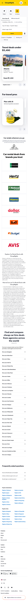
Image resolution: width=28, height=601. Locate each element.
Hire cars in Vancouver (7, 433)
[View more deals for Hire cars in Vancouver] (25, 433)
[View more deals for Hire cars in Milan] (25, 380)
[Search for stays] (11, 11)
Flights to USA (18, 492)
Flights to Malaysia (19, 503)
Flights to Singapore (19, 513)
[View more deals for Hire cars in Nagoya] (25, 405)
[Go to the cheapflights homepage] (10, 3)
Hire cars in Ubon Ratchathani (9, 369)
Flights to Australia (19, 490)
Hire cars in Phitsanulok (7, 411)
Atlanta (6, 69)
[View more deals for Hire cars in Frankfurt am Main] (25, 451)
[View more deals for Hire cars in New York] (25, 422)
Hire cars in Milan (6, 380)
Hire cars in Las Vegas (7, 447)
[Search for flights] (4, 11)
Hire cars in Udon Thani (7, 372)
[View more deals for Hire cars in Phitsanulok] (25, 412)
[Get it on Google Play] (4, 573)
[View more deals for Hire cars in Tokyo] (25, 359)
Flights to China (5, 502)
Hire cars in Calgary (6, 454)
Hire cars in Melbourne (7, 408)
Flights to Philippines (7, 495)
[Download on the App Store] (13, 573)
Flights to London (6, 516)
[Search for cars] (17, 11)
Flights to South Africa (20, 498)
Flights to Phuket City (7, 524)
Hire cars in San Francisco (8, 401)
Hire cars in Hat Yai (6, 362)
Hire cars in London (6, 397)
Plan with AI (8, 102)
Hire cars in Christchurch (7, 415)
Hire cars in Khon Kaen (7, 355)
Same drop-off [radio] (5, 18)
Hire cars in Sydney (6, 436)
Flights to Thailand (6, 490)
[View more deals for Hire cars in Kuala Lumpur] (25, 440)
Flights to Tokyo (5, 513)
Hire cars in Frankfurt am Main (9, 451)
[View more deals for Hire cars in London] (25, 397)
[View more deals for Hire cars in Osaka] (25, 376)
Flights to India (18, 495)
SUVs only (6, 39)
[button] (2, 2)
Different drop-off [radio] (15, 18)
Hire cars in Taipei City (7, 418)
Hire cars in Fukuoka (6, 394)
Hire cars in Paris (6, 444)
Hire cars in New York (7, 422)
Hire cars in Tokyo (6, 359)
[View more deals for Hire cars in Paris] (25, 444)
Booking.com (19, 37)
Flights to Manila (6, 519)
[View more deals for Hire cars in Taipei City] (25, 419)
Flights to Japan (5, 492)
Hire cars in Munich (6, 426)
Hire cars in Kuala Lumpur (8, 440)
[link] (7, 84)
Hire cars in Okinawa (7, 383)
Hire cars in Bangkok (7, 351)
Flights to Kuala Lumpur (20, 516)
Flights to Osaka (18, 519)
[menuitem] (4, 12)
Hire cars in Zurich (6, 429)
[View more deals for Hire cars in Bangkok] (25, 352)
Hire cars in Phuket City (7, 366)
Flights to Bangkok (6, 511)
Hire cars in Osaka (6, 376)
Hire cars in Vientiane (7, 387)
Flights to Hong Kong (19, 500)
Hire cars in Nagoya (6, 404)
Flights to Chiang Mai (19, 511)
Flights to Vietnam (6, 504)
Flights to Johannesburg (20, 521)
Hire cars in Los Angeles (7, 390)
